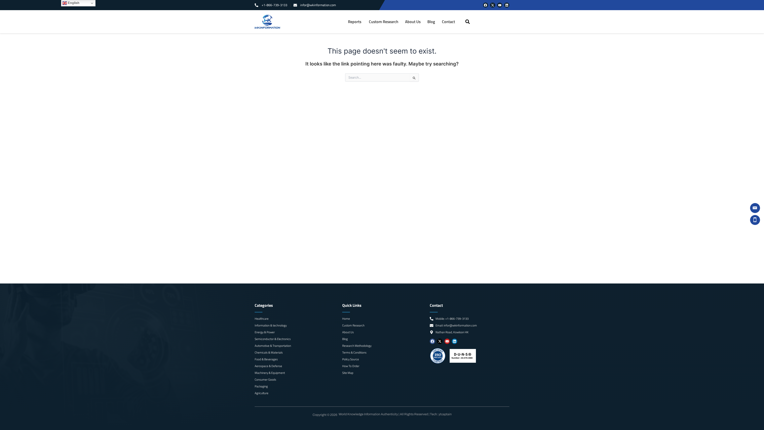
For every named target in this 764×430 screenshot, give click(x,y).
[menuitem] (355, 22)
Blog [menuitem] (431, 22)
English (73, 3)
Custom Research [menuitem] (383, 22)
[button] (467, 21)
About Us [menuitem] (413, 22)
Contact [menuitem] (448, 22)
